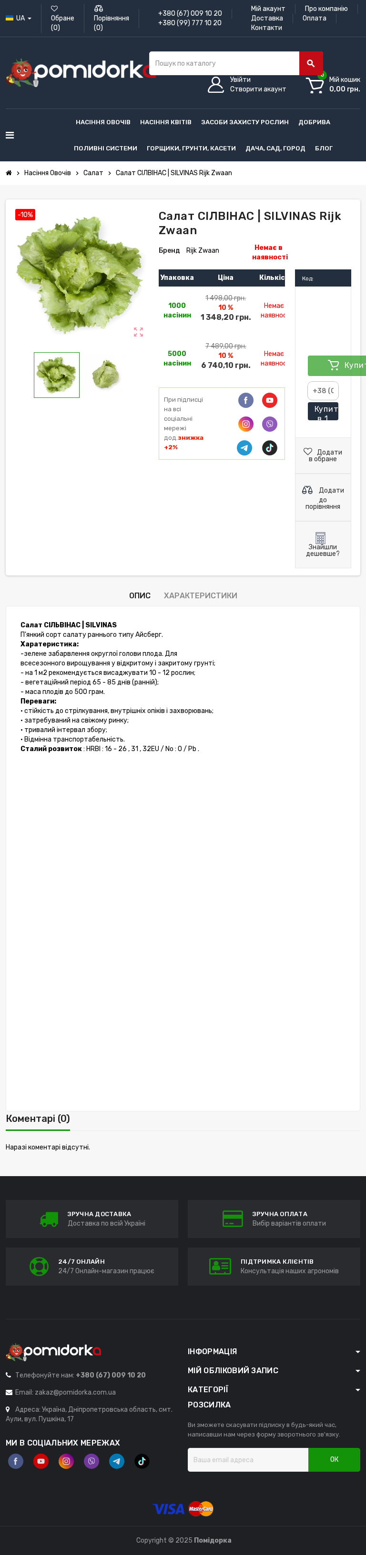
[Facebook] (246, 400)
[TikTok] (269, 448)
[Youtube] (269, 400)
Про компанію (326, 9)
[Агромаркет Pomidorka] (81, 73)
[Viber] (269, 424)
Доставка (267, 18)
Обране (62, 23)
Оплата (314, 18)
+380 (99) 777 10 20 (190, 23)
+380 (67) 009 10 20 (190, 14)
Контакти (266, 28)
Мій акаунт (268, 9)
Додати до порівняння (324, 498)
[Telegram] (244, 448)
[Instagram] (66, 1461)
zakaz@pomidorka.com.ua (75, 1392)
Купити (327, 413)
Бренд (169, 251)
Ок (334, 1460)
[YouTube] (41, 1461)
